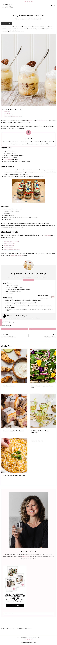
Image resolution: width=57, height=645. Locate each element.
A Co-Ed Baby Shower (50, 336)
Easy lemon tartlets (9, 245)
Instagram (13, 255)
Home (18, 637)
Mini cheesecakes (8, 247)
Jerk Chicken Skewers (9, 386)
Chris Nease (25, 556)
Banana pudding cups (9, 243)
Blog (39, 637)
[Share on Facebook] (1, 320)
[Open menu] (54, 6)
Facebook (20, 255)
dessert (30, 120)
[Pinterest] (30, 1)
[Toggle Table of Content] (20, 109)
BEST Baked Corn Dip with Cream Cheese (14, 475)
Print (28, 280)
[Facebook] (25, 1)
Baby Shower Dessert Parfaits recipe (13, 116)
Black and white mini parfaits (11, 241)
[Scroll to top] (54, 624)
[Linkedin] (32, 639)
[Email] (32, 1)
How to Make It (7, 113)
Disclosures (24, 637)
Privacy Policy (32, 637)
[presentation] (14, 366)
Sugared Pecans (8, 159)
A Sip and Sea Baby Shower (8, 336)
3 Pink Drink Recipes (37, 441)
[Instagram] (27, 1)
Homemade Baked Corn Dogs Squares (13, 431)
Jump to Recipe (7, 23)
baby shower (41, 120)
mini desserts (47, 235)
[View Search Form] (52, 6)
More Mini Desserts (8, 115)
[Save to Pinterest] (1, 322)
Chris (17, 19)
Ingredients (7, 111)
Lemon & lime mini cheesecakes (12, 249)
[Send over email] (1, 325)
